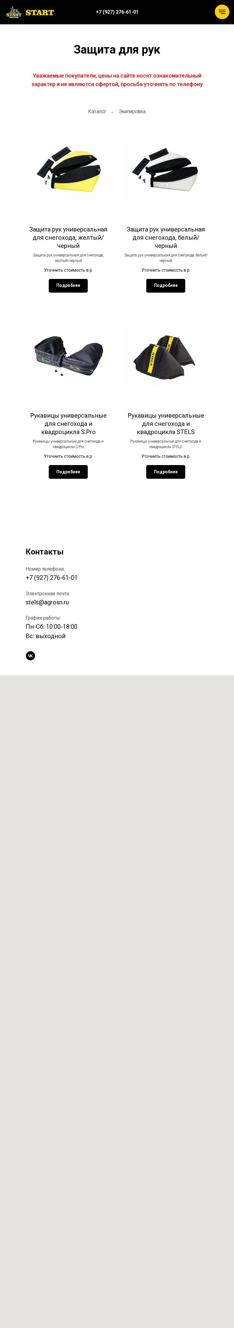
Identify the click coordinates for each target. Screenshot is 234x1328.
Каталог (97, 111)
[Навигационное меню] (222, 12)
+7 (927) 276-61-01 (52, 577)
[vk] (30, 655)
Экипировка (132, 111)
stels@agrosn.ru (47, 602)
